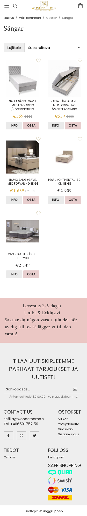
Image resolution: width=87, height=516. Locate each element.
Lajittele (14, 47)
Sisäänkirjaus (68, 434)
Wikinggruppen (51, 511)
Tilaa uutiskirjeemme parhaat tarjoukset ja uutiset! (43, 369)
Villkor (63, 419)
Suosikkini (65, 429)
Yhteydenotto (68, 424)
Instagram (56, 457)
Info (14, 125)
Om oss (10, 457)
